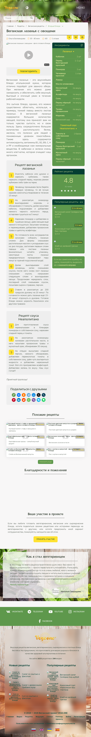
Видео (19, 717)
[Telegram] (29, 395)
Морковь (60, 115)
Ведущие (40, 717)
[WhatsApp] (29, 400)
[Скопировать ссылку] (14, 395)
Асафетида (61, 94)
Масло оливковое (65, 84)
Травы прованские (62, 110)
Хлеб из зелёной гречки (66, 246)
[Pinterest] (14, 400)
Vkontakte (17, 611)
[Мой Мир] (34, 395)
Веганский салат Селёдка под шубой (69, 213)
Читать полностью (19, 584)
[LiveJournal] (44, 395)
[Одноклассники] (24, 395)
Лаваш (59, 80)
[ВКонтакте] (19, 395)
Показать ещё (45, 462)
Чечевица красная (61, 74)
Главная (10, 26)
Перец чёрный (63, 103)
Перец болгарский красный (62, 63)
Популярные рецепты (66, 202)
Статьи (50, 717)
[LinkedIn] (19, 400)
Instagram (78, 611)
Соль (58, 98)
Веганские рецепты (36, 26)
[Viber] (34, 400)
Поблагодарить (28, 71)
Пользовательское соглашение (30, 723)
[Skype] (39, 400)
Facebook (47, 621)
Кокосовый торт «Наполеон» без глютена (68, 230)
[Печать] (82, 37)
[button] (7, 575)
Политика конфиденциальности (61, 723)
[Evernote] (44, 400)
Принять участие (45, 539)
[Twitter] (39, 395)
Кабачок (60, 56)
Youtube (58, 611)
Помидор (60, 69)
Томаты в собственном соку (62, 136)
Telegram (38, 611)
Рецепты (21, 26)
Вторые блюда (54, 26)
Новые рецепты (19, 665)
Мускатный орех (61, 89)
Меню (80, 7)
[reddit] (24, 400)
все (81, 202)
